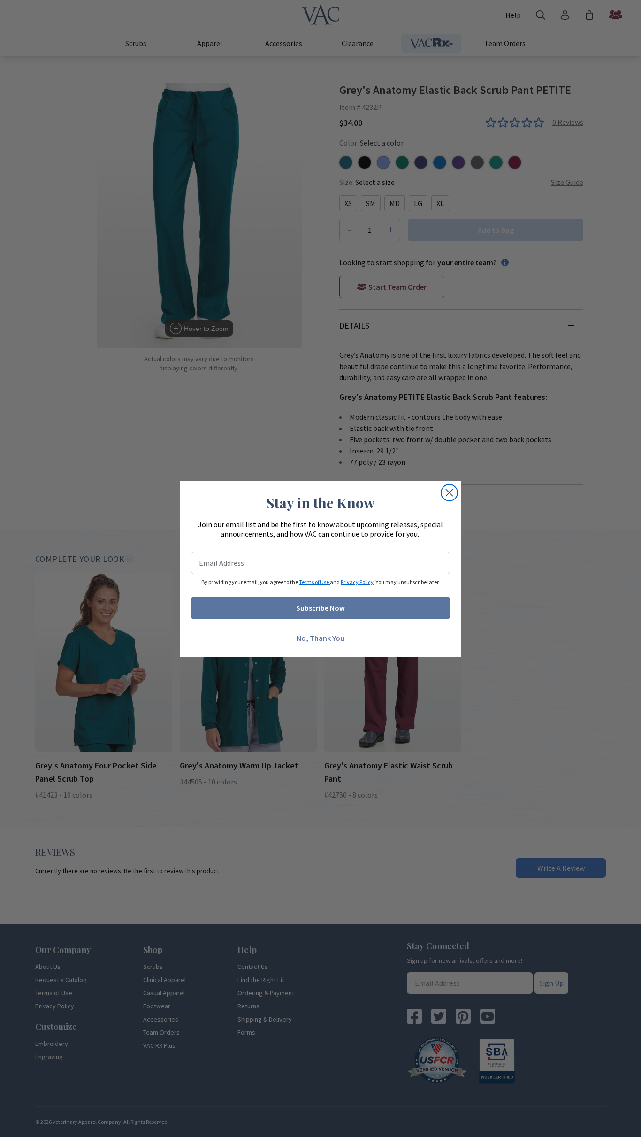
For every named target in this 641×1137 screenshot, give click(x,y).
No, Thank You (320, 638)
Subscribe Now (320, 608)
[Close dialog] (449, 492)
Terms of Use (314, 581)
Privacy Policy (357, 581)
